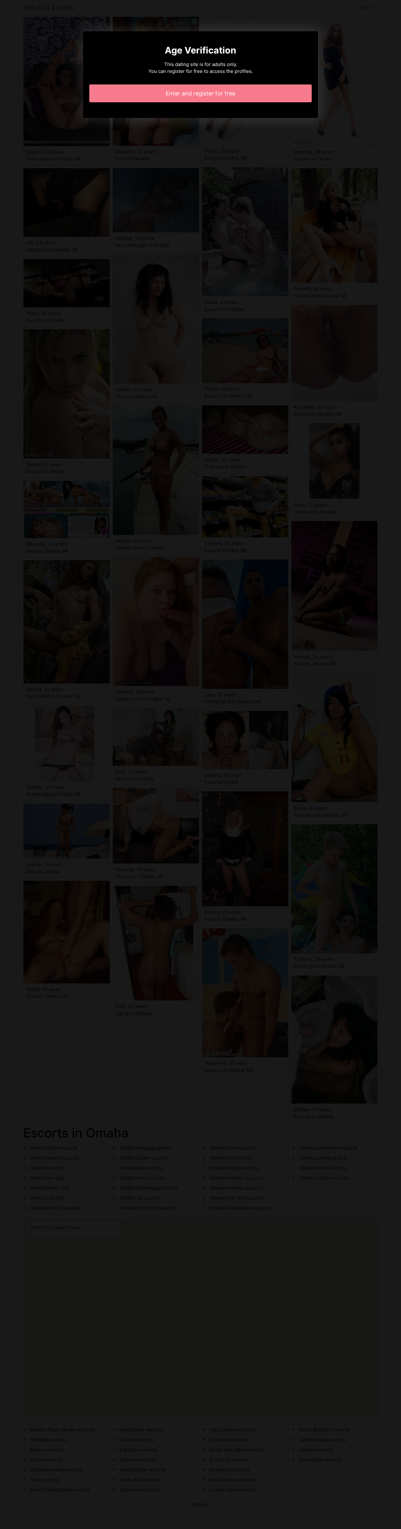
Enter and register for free (200, 93)
